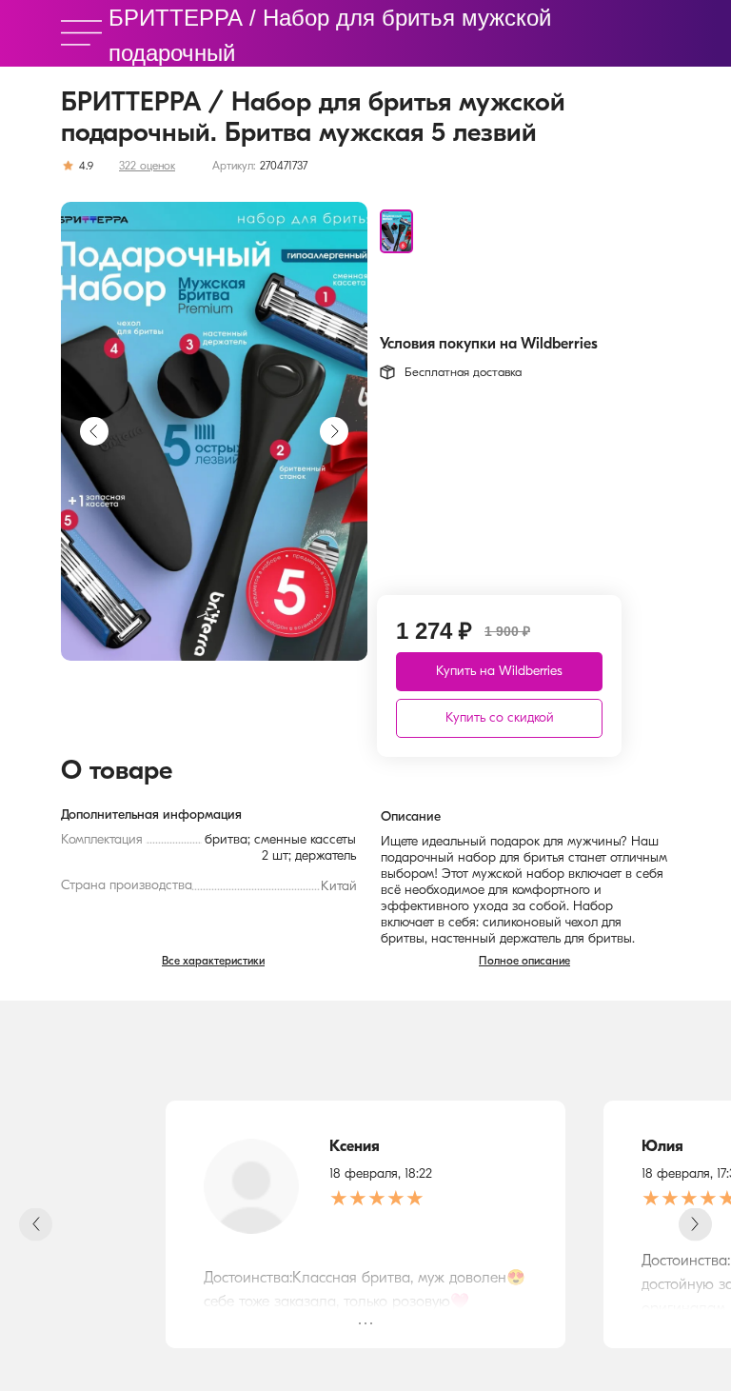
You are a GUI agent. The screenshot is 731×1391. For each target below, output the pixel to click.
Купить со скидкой (499, 718)
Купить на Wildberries (499, 672)
